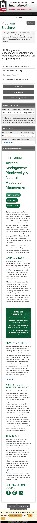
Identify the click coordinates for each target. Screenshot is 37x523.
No (3, 518)
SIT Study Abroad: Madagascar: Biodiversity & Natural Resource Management (17, 172)
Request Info (12, 205)
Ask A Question (19, 92)
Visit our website (11, 473)
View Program (13, 195)
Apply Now (18, 86)
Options (30, 23)
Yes (30, 515)
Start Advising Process (18, 98)
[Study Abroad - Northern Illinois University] (18, 6)
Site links (18, 17)
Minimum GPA (9, 142)
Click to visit (15, 75)
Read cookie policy (15, 515)
